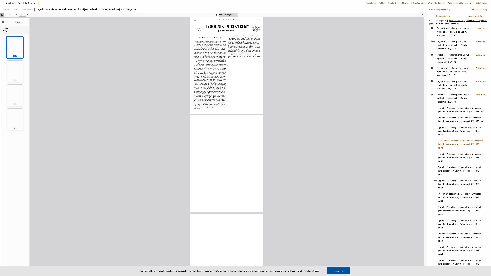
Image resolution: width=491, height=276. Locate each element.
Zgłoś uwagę (481, 3)
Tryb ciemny (371, 3)
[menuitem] (455, 32)
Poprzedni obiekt (443, 16)
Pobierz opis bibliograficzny (459, 3)
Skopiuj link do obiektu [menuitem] (398, 3)
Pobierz (382, 3)
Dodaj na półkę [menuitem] (419, 3)
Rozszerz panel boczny (440, 9)
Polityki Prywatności (310, 271)
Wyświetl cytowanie (436, 3)
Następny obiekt (475, 16)
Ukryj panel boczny (479, 9)
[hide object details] (425, 144)
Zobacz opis (481, 28)
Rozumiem (338, 271)
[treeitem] (459, 32)
